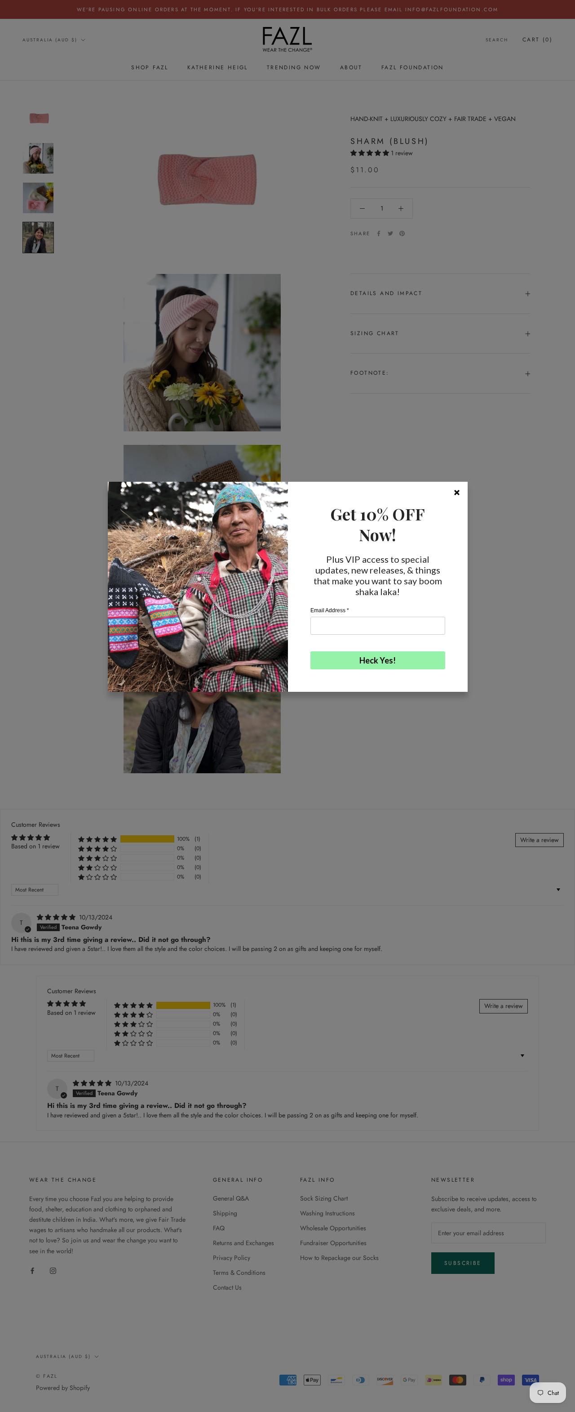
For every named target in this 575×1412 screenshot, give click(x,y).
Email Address (329, 610)
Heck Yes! (377, 660)
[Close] (457, 492)
